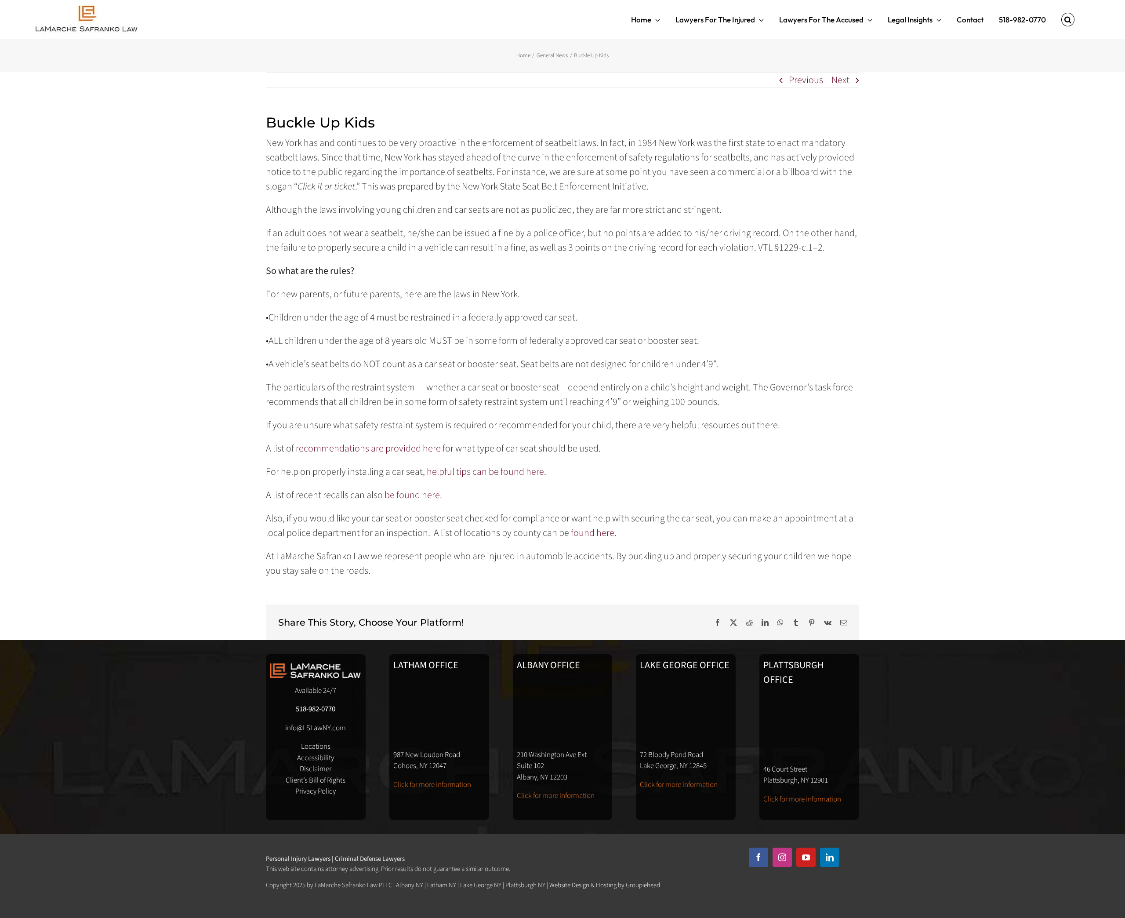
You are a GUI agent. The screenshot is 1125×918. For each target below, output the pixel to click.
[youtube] (806, 857)
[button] (1067, 19)
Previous (806, 80)
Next (840, 80)
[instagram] (782, 857)
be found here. (415, 495)
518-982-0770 (315, 709)
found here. (594, 533)
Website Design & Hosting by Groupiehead (604, 885)
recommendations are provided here (368, 448)
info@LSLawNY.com (315, 728)
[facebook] (758, 857)
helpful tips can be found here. (486, 472)
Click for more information (432, 785)
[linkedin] (829, 857)
